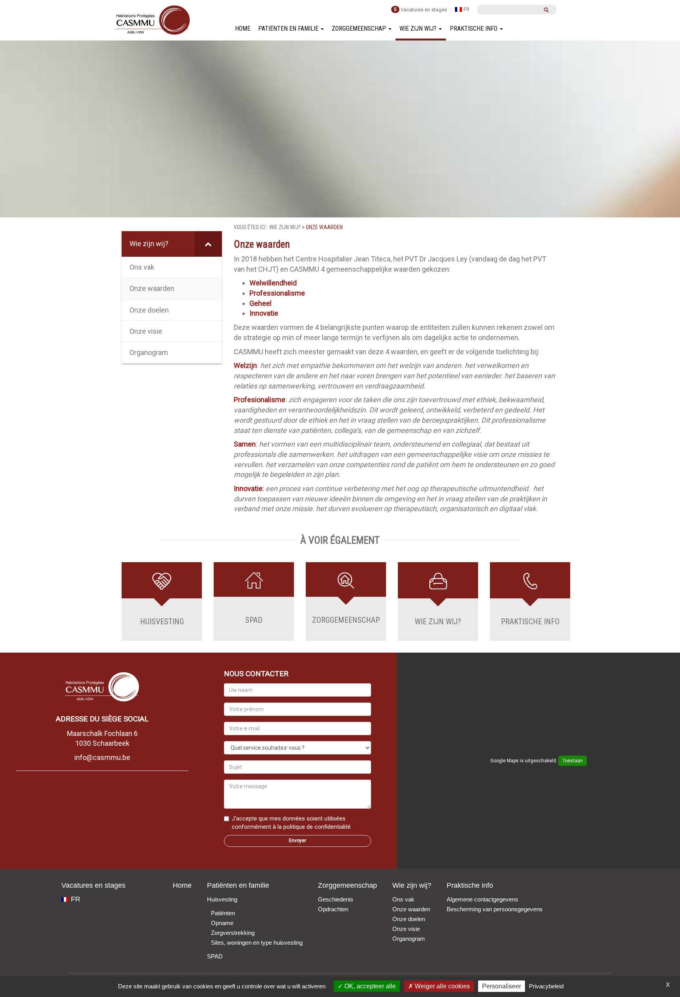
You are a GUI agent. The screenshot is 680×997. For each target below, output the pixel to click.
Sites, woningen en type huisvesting (257, 942)
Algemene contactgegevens (482, 899)
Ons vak (403, 899)
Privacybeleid (546, 986)
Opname (222, 923)
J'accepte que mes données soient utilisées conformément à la (291, 822)
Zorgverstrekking (233, 932)
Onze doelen (408, 919)
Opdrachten (333, 909)
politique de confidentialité (317, 826)
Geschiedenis (335, 899)
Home (242, 28)
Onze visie (406, 928)
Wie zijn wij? (418, 28)
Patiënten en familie (289, 28)
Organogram (408, 938)
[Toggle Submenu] (208, 243)
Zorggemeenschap (360, 28)
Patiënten (223, 913)
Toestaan (572, 760)
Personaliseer (501, 986)
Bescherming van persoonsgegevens (495, 909)
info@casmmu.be (102, 757)
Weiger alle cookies (441, 986)
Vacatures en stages (424, 10)
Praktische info (474, 28)
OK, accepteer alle (369, 986)
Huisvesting (222, 899)
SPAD (215, 956)
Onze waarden (411, 909)
